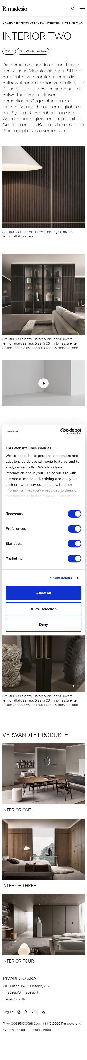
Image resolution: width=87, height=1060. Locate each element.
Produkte (27, 23)
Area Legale (42, 1030)
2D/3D (9, 51)
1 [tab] (73, 686)
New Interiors (48, 23)
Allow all (43, 593)
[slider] (15, 402)
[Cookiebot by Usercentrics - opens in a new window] (61, 431)
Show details (61, 578)
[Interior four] (43, 929)
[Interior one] (43, 778)
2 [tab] (78, 686)
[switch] (74, 529)
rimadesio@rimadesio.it (20, 992)
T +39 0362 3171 (15, 999)
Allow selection (44, 609)
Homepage (10, 23)
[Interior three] (43, 853)
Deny (43, 624)
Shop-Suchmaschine (33, 51)
